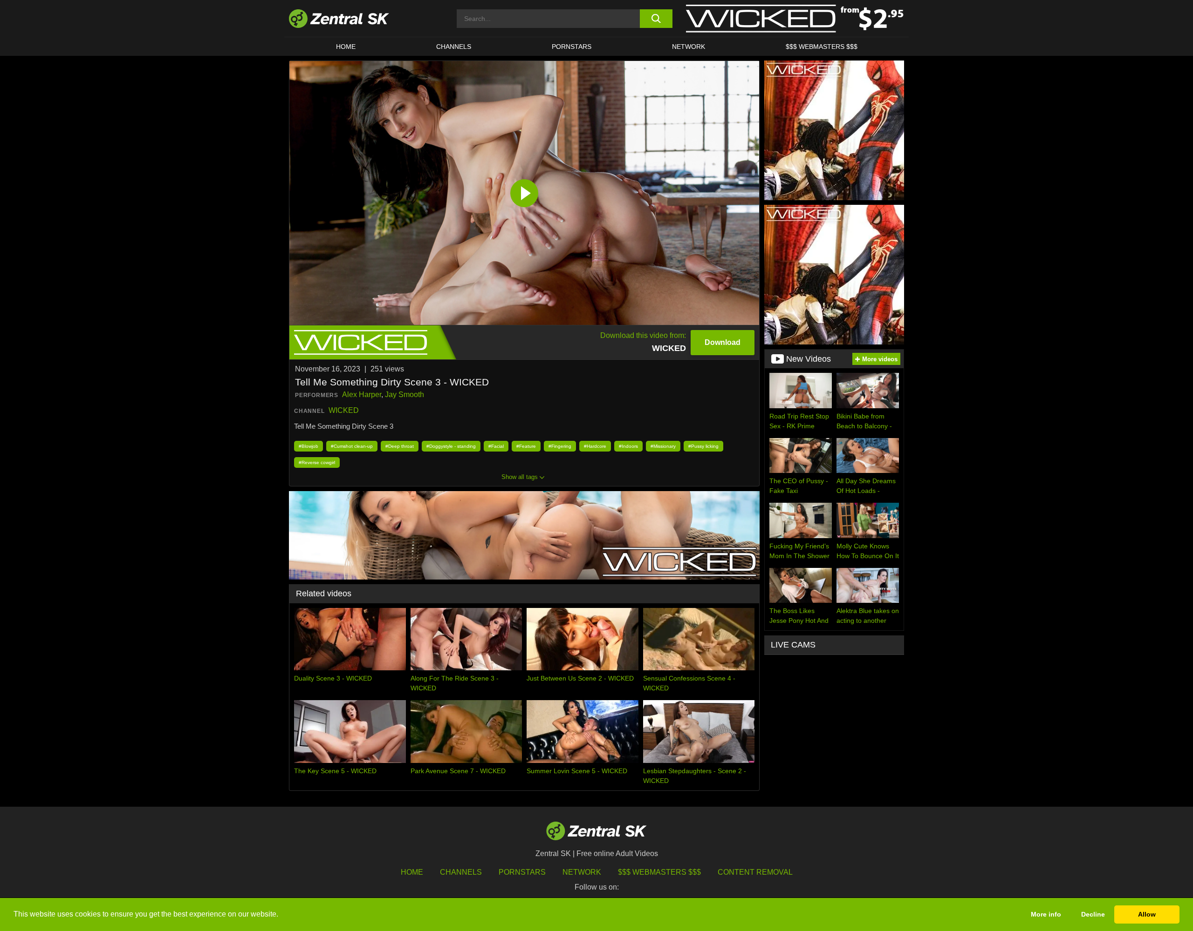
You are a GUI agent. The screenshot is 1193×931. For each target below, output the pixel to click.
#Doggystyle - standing (451, 446)
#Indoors (628, 446)
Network (688, 46)
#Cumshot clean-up (352, 446)
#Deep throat (399, 446)
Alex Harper (361, 394)
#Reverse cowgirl (317, 462)
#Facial (496, 446)
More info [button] (1046, 914)
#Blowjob (308, 446)
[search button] (656, 18)
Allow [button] (1147, 914)
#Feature (526, 446)
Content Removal (755, 872)
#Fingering (560, 446)
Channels (453, 46)
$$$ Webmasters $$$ (821, 46)
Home (346, 46)
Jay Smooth (404, 394)
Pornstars (571, 46)
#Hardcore (595, 446)
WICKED (344, 410)
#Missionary (663, 446)
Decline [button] (1093, 914)
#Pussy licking (703, 446)
